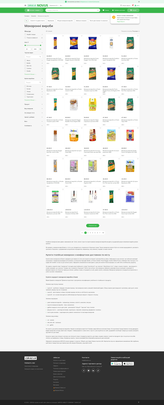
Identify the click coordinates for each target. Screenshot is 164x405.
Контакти (56, 382)
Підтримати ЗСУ (53, 5)
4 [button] (92, 233)
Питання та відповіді (59, 363)
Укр (61, 5)
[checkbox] (25, 34)
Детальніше (96, 1)
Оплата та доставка (59, 360)
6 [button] (97, 233)
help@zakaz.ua (86, 360)
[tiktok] (98, 370)
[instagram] (88, 370)
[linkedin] (93, 370)
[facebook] (83, 370)
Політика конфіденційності (61, 368)
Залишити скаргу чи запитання (34, 369)
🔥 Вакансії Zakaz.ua (59, 387)
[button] (125, 5)
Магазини (56, 385)
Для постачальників (59, 376)
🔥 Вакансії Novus (58, 390)
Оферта (55, 366)
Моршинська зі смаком (87, 1)
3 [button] (90, 233)
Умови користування (59, 371)
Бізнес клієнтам (57, 374)
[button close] (139, 1)
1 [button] (85, 233)
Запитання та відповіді (31, 366)
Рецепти (55, 379)
